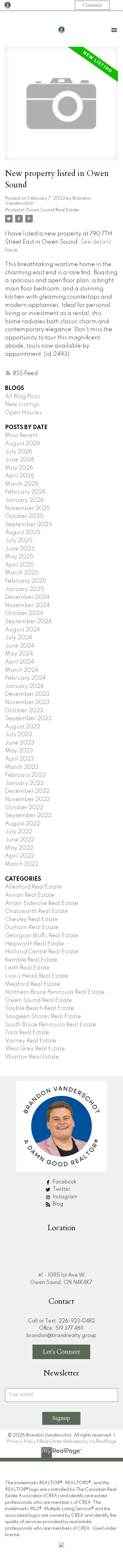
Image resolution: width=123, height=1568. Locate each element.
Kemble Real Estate (31, 960)
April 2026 (19, 476)
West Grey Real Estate (35, 1049)
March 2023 (21, 767)
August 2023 (22, 727)
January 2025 (24, 589)
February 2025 (25, 581)
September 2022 (28, 815)
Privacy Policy (21, 1441)
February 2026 (25, 492)
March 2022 (21, 864)
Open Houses (23, 413)
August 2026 (22, 444)
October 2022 (24, 808)
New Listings (22, 404)
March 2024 (21, 670)
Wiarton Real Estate (32, 1057)
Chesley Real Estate (31, 919)
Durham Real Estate (32, 927)
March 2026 (21, 484)
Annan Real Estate (30, 895)
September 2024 (28, 621)
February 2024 (25, 678)
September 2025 (28, 524)
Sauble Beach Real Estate (39, 1008)
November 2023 (27, 702)
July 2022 (18, 832)
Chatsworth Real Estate (36, 911)
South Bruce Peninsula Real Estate (50, 1025)
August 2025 (22, 532)
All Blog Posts (22, 396)
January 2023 (24, 783)
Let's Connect (61, 1351)
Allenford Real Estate (33, 887)
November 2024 (27, 605)
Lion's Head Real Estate (36, 976)
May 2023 (19, 751)
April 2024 (19, 662)
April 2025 (19, 565)
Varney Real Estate (30, 1041)
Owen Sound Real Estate (52, 210)
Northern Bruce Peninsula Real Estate (55, 992)
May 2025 (19, 557)
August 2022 (22, 824)
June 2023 (19, 743)
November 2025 (27, 508)
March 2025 (22, 573)
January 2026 (24, 500)
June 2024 (19, 646)
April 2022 (19, 856)
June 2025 (20, 549)
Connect (92, 5)
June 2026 (19, 460)
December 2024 (27, 597)
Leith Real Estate (27, 968)
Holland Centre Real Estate (41, 952)
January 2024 (24, 686)
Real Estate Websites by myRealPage (77, 1441)
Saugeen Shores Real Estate (43, 1016)
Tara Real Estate (27, 1033)
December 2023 (27, 694)
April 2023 (19, 759)
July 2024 (18, 638)
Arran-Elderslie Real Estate (41, 903)
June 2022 (19, 840)
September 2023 (28, 718)
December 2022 (27, 791)
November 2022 (27, 799)
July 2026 (18, 452)
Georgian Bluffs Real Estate (42, 936)
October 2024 (24, 613)
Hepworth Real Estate (34, 944)
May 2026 (19, 468)
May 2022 (19, 848)
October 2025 (24, 516)
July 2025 (18, 541)
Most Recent (21, 435)
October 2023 (24, 711)
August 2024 (22, 630)
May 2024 (19, 654)
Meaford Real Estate (32, 984)
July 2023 (18, 735)
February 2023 (25, 775)
